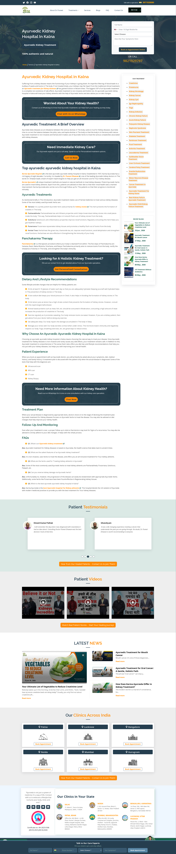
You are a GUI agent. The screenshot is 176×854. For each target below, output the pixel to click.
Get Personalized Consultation (71, 269)
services (87, 10)
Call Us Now (71, 157)
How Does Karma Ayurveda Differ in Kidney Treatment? (134, 685)
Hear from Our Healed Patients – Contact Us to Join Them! (88, 564)
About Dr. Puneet (56, 10)
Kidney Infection (135, 112)
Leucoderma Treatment (138, 153)
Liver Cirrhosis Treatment (139, 163)
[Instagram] (31, 2)
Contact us (118, 10)
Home (25, 65)
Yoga (131, 108)
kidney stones (81, 207)
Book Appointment (43, 744)
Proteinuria (133, 87)
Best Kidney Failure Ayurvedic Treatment (137, 198)
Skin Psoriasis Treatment (139, 132)
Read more (26, 698)
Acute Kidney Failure (137, 120)
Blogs (98, 10)
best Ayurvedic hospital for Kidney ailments (61, 488)
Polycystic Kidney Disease (139, 124)
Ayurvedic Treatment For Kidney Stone (139, 192)
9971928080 (148, 2)
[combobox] (115, 29)
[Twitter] (23, 2)
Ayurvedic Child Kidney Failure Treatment (138, 205)
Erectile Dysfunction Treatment (137, 172)
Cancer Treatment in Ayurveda (137, 185)
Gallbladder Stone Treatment (136, 158)
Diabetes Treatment (137, 136)
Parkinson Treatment (137, 140)
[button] (82, 557)
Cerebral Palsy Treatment (139, 167)
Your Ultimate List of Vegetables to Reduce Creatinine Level (52, 686)
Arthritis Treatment (137, 148)
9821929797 (132, 60)
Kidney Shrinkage (136, 91)
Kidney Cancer (135, 95)
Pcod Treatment (135, 144)
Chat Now (71, 399)
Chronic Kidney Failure (138, 116)
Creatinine (133, 83)
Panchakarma (27, 244)
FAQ (107, 10)
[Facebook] (27, 2)
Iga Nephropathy (136, 104)
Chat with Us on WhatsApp (71, 114)
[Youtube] (34, 2)
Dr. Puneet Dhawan (71, 176)
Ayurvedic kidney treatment (51, 443)
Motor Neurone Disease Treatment (138, 179)
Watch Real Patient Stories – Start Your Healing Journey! (88, 625)
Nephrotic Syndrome (137, 128)
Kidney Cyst (134, 99)
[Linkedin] (48, 807)
